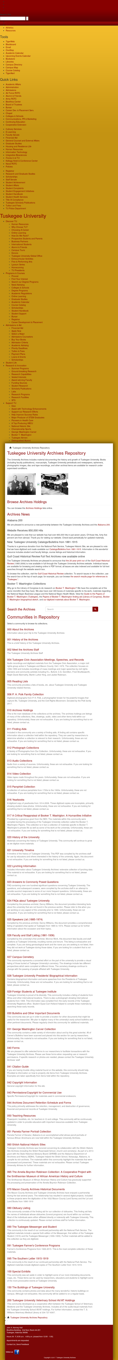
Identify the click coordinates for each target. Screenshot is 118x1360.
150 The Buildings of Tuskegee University (31, 1287)
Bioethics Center (13, 101)
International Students (22, 244)
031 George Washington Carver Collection (31, 1029)
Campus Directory (14, 64)
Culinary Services (14, 129)
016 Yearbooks (15, 799)
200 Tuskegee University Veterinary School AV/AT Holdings (41, 1300)
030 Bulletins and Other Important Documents (33, 1013)
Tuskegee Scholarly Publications (20, 202)
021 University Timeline (20, 850)
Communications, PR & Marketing (21, 118)
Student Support (19, 313)
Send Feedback (23, 1344)
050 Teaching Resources (21, 1115)
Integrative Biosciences (16, 155)
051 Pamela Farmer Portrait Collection (29, 1131)
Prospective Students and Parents (27, 238)
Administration (12, 87)
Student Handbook (14, 193)
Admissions (11, 90)
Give (8, 4)
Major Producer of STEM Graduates (28, 417)
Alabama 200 (104, 524)
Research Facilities (20, 397)
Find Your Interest (20, 278)
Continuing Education (15, 121)
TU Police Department (16, 208)
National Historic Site (21, 426)
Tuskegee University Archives (66, 1358)
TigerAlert (10, 73)
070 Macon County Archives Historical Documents (36, 1189)
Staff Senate (11, 179)
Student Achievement (15, 182)
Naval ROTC (11, 163)
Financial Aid (11, 137)
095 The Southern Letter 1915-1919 (27, 1258)
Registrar (10, 170)
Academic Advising (20, 345)
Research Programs (21, 394)
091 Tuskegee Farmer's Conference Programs (33, 1245)
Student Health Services (17, 196)
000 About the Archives (20, 629)
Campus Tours (18, 250)
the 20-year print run (75, 560)
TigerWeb (10, 21)
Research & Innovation (16, 365)
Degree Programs (20, 290)
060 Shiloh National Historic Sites (26, 1144)
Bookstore (10, 58)
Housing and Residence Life (18, 146)
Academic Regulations (22, 293)
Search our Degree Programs (25, 281)
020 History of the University (23, 837)
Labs (14, 391)
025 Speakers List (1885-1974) (25, 919)
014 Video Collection (19, 773)
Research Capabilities (21, 374)
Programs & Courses (15, 273)
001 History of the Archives (22, 639)
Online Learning (19, 232)
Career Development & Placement (27, 322)
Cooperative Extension (16, 124)
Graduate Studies (14, 143)
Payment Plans (18, 353)
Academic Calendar (15, 53)
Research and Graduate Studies (20, 173)
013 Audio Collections (19, 760)
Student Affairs (12, 185)
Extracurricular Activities (22, 258)
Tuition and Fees (13, 205)
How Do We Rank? (20, 235)
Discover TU (11, 221)
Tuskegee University (23, 215)
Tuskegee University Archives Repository (28, 1317)
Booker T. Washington (22, 434)
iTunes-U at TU (13, 157)
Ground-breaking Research (24, 371)
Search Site (5, 14)
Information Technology (16, 152)
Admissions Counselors (22, 336)
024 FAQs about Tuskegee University (28, 900)
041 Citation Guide (18, 1066)
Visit (7, 7)
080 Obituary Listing (18, 1208)
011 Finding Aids (16, 729)
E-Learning (11, 131)
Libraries (10, 61)
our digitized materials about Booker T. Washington (66, 599)
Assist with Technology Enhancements (29, 408)
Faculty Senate (12, 134)
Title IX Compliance (14, 199)
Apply (8, 1)
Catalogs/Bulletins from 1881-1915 (65, 549)
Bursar (9, 107)
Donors (15, 252)
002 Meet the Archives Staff (23, 649)
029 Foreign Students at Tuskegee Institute (31, 991)
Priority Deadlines (19, 348)
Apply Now (16, 330)
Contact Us (11, 1344)
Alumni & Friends (13, 95)
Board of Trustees (14, 104)
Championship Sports (21, 429)
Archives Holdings (34, 508)
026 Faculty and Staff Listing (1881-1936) (31, 935)
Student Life (11, 362)
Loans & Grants (19, 356)
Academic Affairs (13, 84)
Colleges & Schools (14, 116)
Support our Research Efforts (25, 411)
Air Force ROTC (13, 92)
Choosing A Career (20, 229)
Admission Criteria (20, 342)
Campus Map (12, 67)
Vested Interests (19, 377)
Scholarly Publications (21, 388)
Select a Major (18, 333)
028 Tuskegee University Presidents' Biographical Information (42, 975)
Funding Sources (19, 382)
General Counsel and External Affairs (22, 140)
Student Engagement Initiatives (20, 191)
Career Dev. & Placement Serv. (20, 110)
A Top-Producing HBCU (22, 423)
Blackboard (11, 44)
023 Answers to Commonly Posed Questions (33, 882)
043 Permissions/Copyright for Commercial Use (34, 1092)
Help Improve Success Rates (25, 414)
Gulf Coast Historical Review (51, 573)
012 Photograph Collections (23, 747)
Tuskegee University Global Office (27, 255)
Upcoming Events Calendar (18, 55)
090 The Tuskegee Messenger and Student (32, 1226)
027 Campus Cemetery (20, 957)
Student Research (20, 385)
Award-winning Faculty (22, 379)
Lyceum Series (18, 264)
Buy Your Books (19, 339)
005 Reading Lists (17, 681)
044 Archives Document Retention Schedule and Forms (39, 1102)
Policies (9, 166)
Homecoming (18, 267)
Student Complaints (15, 188)
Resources (11, 30)
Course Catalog (13, 70)
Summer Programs (20, 368)
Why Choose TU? (20, 227)
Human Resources (14, 149)
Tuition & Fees (18, 351)
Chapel (9, 113)
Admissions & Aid (13, 325)
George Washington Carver (24, 431)
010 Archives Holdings (20, 710)
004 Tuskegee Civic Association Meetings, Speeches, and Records (45, 659)
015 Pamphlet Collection (21, 786)
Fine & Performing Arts (22, 261)
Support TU (11, 403)
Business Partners (20, 241)
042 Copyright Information (22, 1082)
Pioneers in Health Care (22, 420)
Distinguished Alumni (21, 440)
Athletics (9, 27)
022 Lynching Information (21, 866)
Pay (7, 10)
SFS (13, 400)
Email (8, 47)
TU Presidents (18, 270)
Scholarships (11, 176)
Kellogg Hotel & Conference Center (22, 160)
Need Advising (18, 284)
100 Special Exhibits (19, 1271)
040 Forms (13, 1048)
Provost (15, 276)
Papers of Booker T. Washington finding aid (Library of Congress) (72, 596)
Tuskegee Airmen (19, 437)
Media (8, 24)
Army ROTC (11, 98)
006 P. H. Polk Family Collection (25, 694)
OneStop (10, 50)
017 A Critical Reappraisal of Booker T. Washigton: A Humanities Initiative (49, 815)
